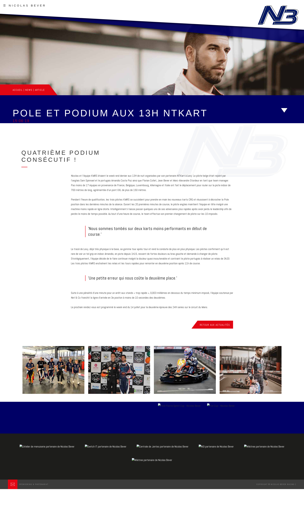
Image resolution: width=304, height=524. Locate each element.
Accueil (18, 90)
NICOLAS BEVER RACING (282, 484)
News (28, 90)
